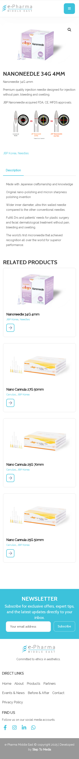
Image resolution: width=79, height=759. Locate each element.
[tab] (13, 170)
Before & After (38, 693)
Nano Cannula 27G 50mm (25, 389)
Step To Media (41, 749)
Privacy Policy (12, 702)
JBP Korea (9, 153)
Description (13, 170)
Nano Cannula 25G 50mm (25, 540)
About (19, 684)
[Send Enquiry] (10, 328)
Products (33, 684)
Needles (23, 153)
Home (6, 684)
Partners (49, 684)
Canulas (11, 394)
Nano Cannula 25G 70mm (25, 464)
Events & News (13, 693)
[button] (69, 29)
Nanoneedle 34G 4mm (22, 314)
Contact (58, 693)
